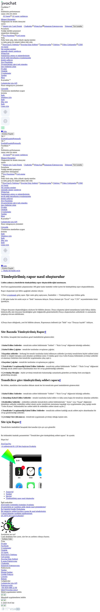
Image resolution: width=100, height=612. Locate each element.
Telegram (68, 26)
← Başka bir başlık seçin (10, 271)
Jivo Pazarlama (9, 35)
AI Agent (6, 16)
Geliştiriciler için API (9, 583)
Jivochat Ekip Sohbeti (29, 45)
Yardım (4, 75)
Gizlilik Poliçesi (7, 574)
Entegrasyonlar (45, 45)
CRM (80, 45)
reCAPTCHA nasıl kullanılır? (12, 516)
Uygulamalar (6, 73)
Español (10, 139)
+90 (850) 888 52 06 (9, 588)
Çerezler (4, 577)
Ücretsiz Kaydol (7, 134)
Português (17, 139)
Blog (3, 78)
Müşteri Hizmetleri (8, 19)
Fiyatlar (4, 69)
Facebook (5, 546)
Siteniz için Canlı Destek (12, 26)
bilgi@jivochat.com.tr (9, 590)
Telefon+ (56, 45)
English (4, 139)
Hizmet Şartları (7, 572)
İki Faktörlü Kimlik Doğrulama (13, 509)
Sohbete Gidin (7, 539)
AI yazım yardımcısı (20, 16)
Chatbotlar (28, 26)
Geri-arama (20, 35)
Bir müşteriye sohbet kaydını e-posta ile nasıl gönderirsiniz (23, 511)
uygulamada (11, 295)
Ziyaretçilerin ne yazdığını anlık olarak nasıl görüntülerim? (23, 507)
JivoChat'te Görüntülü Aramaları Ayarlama (17, 505)
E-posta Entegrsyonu (9, 561)
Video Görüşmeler (69, 45)
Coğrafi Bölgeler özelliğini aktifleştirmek (16, 513)
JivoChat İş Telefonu (11, 45)
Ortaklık (4, 71)
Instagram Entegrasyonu (53, 26)
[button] (50, 7)
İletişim (4, 579)
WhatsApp (38, 26)
